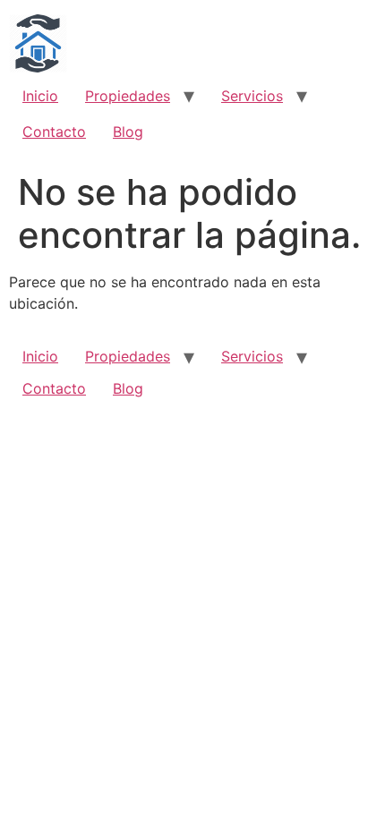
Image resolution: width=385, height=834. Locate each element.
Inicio (40, 96)
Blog (128, 131)
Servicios (252, 96)
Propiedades (127, 96)
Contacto (54, 131)
